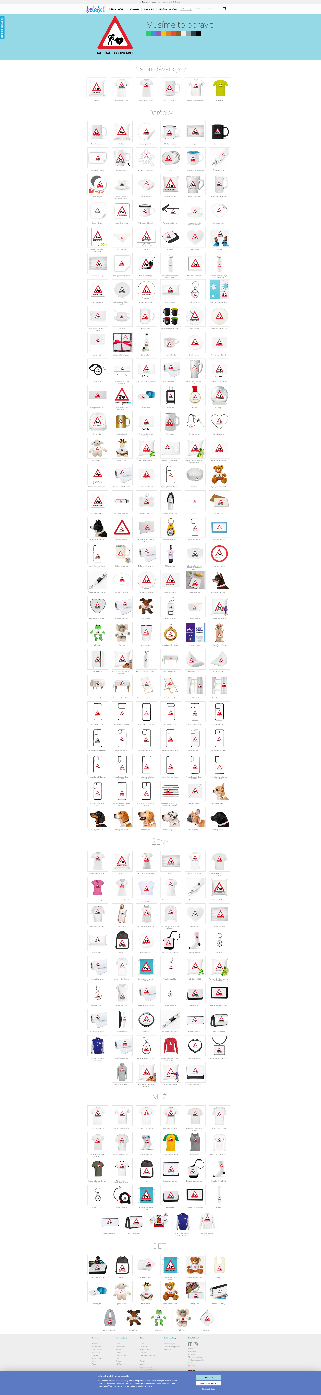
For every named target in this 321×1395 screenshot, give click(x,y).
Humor (118, 1358)
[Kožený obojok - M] (124, 808)
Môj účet (191, 1366)
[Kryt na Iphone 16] (197, 518)
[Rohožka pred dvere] (172, 201)
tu (151, 1386)
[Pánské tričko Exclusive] (172, 1106)
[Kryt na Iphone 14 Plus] (221, 729)
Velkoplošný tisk (170, 1344)
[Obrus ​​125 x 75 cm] (172, 650)
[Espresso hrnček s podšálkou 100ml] (124, 175)
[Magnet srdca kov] (221, 412)
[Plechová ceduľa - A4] (221, 439)
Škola (142, 1344)
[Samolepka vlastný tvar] (148, 148)
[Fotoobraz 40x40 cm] (197, 254)
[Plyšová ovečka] (100, 439)
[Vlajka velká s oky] (100, 254)
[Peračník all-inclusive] (100, 1255)
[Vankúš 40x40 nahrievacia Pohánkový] (124, 650)
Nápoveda (192, 1351)
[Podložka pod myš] (148, 254)
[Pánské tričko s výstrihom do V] (100, 1159)
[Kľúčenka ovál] (221, 931)
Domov (94, 1361)
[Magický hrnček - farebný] (172, 307)
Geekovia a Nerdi (146, 1367)
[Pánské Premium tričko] (197, 78)
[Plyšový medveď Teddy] (221, 465)
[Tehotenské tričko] (124, 983)
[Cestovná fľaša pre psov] (172, 491)
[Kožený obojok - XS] (221, 781)
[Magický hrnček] (124, 148)
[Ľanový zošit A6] (100, 650)
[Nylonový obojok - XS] (221, 570)
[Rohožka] (172, 228)
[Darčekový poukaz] (197, 623)
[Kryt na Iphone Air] (172, 702)
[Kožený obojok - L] (148, 808)
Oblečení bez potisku (172, 1347)
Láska (118, 1344)
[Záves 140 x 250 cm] (197, 676)
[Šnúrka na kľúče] (221, 148)
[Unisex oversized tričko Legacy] (221, 852)
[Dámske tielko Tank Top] (148, 904)
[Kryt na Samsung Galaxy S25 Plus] (148, 755)
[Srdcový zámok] (197, 412)
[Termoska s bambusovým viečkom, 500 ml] (221, 254)
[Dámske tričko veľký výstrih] (124, 878)
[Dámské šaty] (124, 904)
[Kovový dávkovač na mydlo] (148, 650)
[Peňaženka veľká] (197, 1010)
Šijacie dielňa (96, 1350)
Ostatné (119, 1361)
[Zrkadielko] (148, 1010)
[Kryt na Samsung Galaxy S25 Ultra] (124, 755)
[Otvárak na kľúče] (172, 597)
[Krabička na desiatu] (221, 518)
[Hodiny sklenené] (197, 307)
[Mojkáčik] (209, 1308)
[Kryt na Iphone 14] (197, 729)
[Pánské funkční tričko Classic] (100, 1133)
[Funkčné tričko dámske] (124, 957)
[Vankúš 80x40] (172, 280)
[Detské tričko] (222, 78)
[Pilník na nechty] (124, 1010)
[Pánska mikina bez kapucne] (209, 1212)
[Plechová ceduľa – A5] (221, 333)
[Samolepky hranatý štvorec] (124, 254)
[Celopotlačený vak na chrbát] (148, 957)
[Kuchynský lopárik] (172, 570)
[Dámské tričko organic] (197, 852)
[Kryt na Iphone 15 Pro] (148, 729)
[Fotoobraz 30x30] (100, 280)
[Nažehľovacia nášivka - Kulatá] (124, 280)
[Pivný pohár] (172, 412)
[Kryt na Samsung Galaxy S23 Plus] (124, 781)
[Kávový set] (124, 307)
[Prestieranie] (221, 491)
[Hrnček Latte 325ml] (197, 175)
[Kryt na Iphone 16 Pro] (221, 702)
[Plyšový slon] (124, 623)
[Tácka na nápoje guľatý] (221, 307)
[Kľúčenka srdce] (197, 280)
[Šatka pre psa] (124, 228)
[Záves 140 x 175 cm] (221, 676)
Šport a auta (120, 1347)
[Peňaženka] (197, 983)
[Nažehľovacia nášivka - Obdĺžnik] (100, 307)
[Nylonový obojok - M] (100, 518)
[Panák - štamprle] (148, 623)
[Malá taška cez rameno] (172, 931)
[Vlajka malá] (100, 333)
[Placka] (172, 148)
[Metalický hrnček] (124, 412)
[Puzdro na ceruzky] (221, 1282)
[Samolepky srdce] (221, 201)
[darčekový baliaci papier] (124, 333)
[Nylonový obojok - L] (221, 808)
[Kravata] (221, 1185)
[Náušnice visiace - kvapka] (148, 1036)
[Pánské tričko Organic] (148, 1106)
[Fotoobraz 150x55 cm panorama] (124, 359)
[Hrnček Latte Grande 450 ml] (197, 359)
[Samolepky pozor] (124, 518)
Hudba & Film (121, 1355)
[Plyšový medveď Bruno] (197, 1255)
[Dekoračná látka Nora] (172, 359)
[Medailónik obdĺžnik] (172, 957)
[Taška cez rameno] (221, 1010)
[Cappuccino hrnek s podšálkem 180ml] (197, 201)
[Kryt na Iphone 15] (124, 729)
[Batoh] (124, 931)
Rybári (142, 1361)
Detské (118, 1352)
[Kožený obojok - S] (100, 808)
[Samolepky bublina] (124, 570)
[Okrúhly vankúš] (197, 333)
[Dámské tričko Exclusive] (172, 878)
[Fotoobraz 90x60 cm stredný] (148, 412)
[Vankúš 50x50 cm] (172, 175)
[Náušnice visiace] (172, 983)
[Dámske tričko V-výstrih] (100, 878)
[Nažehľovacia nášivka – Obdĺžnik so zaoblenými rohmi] (197, 544)
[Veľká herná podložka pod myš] (172, 439)
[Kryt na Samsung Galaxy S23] (100, 781)
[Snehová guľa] (221, 386)
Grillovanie (144, 1347)
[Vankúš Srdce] (197, 228)
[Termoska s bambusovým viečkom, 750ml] (172, 254)
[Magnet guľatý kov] (148, 280)
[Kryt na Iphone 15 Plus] (172, 729)
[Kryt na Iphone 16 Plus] (197, 702)
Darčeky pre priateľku (147, 1370)
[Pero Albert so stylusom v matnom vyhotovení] (172, 781)
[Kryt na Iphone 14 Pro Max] (100, 755)
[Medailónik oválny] (100, 983)
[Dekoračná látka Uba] (124, 597)
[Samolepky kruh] (148, 122)
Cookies (191, 1363)
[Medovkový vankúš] (148, 439)
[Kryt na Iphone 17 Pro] (124, 702)
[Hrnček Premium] (173, 78)
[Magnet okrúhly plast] (148, 570)
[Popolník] (197, 465)
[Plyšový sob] (148, 597)
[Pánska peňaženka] (172, 1159)
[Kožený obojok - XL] (172, 808)
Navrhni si (149, 9)
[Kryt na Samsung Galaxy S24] (172, 755)
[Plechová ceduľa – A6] (148, 465)
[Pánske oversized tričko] (100, 904)
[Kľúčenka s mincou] (172, 518)
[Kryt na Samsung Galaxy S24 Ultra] (221, 755)
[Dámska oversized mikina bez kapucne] (172, 904)
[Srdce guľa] (100, 412)
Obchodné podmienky (196, 1360)
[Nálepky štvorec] (100, 201)
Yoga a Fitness (145, 1350)
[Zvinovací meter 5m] (124, 1185)
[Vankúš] (99, 78)
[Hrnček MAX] (148, 307)
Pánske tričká (97, 1347)
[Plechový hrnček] (172, 122)
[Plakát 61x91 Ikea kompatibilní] (100, 228)
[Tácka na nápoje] (197, 570)
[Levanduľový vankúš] (221, 597)
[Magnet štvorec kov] (124, 201)
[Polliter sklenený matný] (221, 175)
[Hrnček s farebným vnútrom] (197, 148)
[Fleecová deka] (148, 175)
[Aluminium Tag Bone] (148, 491)
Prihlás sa (200, 9)
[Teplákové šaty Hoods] (124, 1063)
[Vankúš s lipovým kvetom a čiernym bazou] (197, 439)
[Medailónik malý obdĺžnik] (221, 1036)
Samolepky (96, 1352)
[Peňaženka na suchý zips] (221, 983)
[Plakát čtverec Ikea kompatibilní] (124, 386)
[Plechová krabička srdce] (100, 597)
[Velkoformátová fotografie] (100, 465)
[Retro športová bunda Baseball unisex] (100, 1036)
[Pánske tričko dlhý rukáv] (221, 1133)
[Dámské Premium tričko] (148, 852)
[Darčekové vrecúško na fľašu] (221, 623)
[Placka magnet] (100, 175)
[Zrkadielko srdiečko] (197, 1036)
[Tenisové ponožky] (148, 1133)
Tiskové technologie (195, 1357)
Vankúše (95, 1355)
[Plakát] (148, 228)
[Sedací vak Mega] (221, 650)
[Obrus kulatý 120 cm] (100, 676)
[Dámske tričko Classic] (148, 78)
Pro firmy (167, 1350)
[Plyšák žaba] (100, 623)
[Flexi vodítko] (100, 359)
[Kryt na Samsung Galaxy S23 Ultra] (148, 781)
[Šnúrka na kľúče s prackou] (100, 570)
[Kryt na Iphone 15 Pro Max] (172, 465)
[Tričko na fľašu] (172, 544)
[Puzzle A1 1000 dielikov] (221, 280)
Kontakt (209, 9)
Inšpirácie (134, 9)
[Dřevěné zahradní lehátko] (148, 676)
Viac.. (94, 1364)
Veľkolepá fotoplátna (147, 1355)
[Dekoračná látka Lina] (148, 544)
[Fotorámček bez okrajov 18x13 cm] (148, 518)
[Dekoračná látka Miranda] (124, 465)
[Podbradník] (221, 1255)
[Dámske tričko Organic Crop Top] (148, 878)
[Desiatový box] (148, 386)
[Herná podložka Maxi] (100, 386)
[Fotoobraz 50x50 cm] (100, 491)
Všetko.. (119, 1364)
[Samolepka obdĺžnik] (100, 148)
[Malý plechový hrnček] (148, 201)
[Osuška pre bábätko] (148, 1255)
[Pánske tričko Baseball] (172, 1133)
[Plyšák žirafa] (124, 439)
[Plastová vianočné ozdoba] (172, 623)
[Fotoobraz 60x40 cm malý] (221, 359)
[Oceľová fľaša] (148, 333)
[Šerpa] (197, 491)
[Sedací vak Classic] (197, 650)
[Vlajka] (197, 122)
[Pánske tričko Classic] (123, 78)
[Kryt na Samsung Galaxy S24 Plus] (197, 755)
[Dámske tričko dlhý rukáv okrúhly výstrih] (172, 1036)
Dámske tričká (97, 1358)
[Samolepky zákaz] (221, 544)
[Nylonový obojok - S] (197, 808)
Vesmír (142, 1364)
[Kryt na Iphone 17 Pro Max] (148, 702)
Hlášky (118, 1350)
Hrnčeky (95, 1344)
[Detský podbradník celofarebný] (112, 1308)
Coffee (142, 1358)
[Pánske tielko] (197, 1133)
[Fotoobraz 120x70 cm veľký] (148, 359)
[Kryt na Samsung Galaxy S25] (100, 544)
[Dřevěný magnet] (197, 781)
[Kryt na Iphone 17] (100, 702)
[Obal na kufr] (172, 386)
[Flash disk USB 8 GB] (124, 491)
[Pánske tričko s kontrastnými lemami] (124, 1159)
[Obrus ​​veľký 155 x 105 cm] (124, 676)
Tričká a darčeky (117, 9)
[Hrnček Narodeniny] (124, 544)
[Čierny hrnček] (221, 122)
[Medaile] (197, 386)
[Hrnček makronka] (172, 333)
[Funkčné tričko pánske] (221, 1106)
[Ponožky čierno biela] (197, 931)
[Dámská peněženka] (197, 1063)
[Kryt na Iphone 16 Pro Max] (100, 729)
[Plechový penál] (197, 1282)
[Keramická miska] (197, 597)
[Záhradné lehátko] (172, 676)
